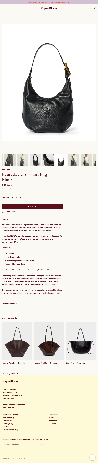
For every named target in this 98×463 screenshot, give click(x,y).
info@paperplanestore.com (14, 405)
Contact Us (7, 421)
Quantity (5, 198)
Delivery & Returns (9, 303)
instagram (53, 414)
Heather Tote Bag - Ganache (14, 363)
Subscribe (44, 445)
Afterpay (14, 189)
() (95, 8)
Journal (6, 427)
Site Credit (21, 459)
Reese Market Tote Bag (75, 363)
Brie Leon (6, 170)
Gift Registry (8, 424)
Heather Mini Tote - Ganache (46, 363)
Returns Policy (8, 418)
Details (5, 220)
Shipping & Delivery (11, 414)
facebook (53, 421)
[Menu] (3, 8)
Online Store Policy (10, 430)
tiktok (51, 418)
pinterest (52, 424)
